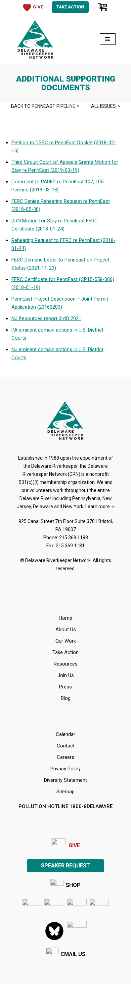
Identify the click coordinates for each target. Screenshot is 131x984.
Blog (66, 698)
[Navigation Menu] (108, 39)
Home (65, 618)
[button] (77, 931)
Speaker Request (65, 865)
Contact (66, 746)
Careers (65, 757)
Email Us (73, 954)
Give (74, 845)
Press (65, 687)
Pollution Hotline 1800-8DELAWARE (65, 806)
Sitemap (65, 792)
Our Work (65, 641)
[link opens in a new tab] (32, 909)
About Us (65, 629)
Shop (73, 885)
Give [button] (38, 6)
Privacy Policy (65, 769)
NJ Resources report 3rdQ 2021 (46, 318)
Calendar (65, 734)
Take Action (70, 6)
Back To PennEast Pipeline (43, 106)
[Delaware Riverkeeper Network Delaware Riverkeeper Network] (35, 39)
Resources (66, 664)
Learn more (97, 506)
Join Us (65, 675)
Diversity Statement (65, 780)
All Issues (103, 106)
